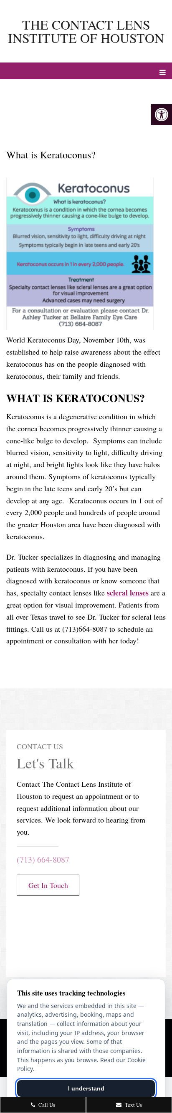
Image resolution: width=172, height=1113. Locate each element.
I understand (86, 1088)
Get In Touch (48, 885)
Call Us (46, 1104)
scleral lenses (128, 592)
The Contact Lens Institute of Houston (86, 31)
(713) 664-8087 (43, 859)
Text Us (133, 1104)
